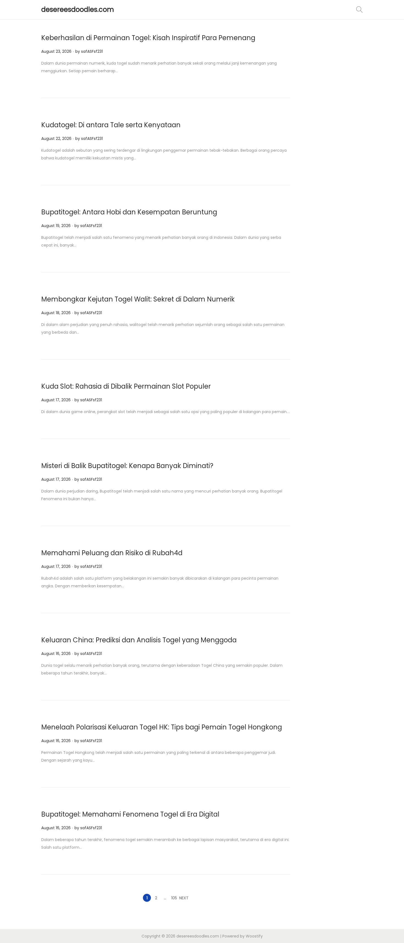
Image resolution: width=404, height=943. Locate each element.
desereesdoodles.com (77, 9)
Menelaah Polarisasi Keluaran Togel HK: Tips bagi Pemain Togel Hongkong (161, 727)
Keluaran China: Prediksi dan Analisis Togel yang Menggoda (139, 640)
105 (174, 898)
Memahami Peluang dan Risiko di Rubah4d (111, 552)
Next (184, 898)
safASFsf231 (92, 51)
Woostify (254, 936)
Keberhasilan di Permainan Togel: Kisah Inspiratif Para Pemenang (148, 37)
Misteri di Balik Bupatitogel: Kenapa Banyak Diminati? (127, 465)
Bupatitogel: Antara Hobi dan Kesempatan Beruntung (129, 212)
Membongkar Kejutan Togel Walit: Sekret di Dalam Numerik (138, 299)
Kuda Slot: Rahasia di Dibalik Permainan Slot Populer (126, 386)
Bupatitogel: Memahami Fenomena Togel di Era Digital (130, 814)
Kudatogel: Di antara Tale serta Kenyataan (111, 124)
